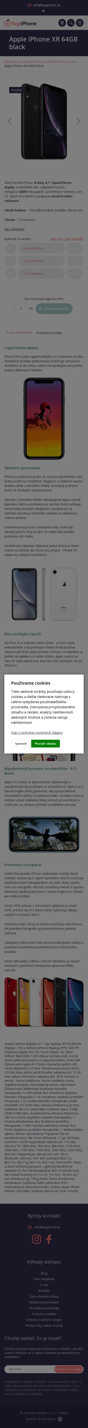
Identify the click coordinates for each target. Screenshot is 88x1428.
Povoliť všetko (45, 743)
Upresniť (21, 743)
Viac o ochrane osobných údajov (37, 732)
